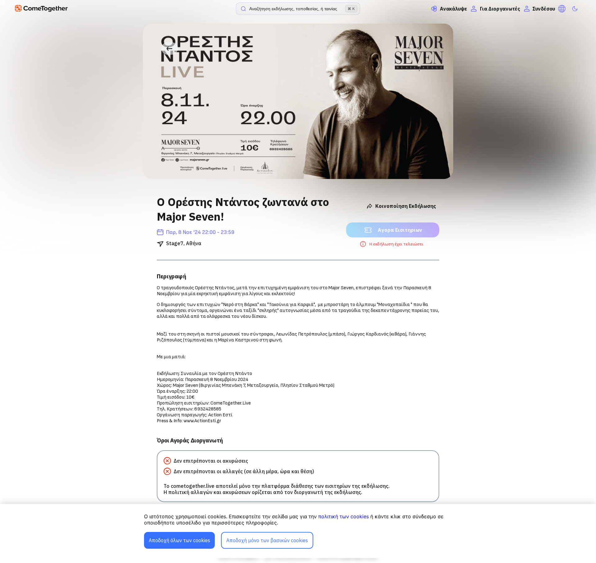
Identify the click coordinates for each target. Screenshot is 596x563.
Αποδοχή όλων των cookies (179, 540)
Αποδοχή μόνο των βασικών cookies (267, 540)
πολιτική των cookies (343, 516)
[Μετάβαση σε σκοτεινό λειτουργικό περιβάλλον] (575, 8)
